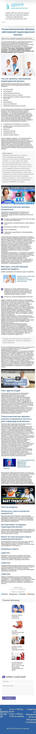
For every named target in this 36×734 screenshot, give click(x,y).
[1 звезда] (11, 589)
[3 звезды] (13, 589)
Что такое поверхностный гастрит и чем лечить (18, 632)
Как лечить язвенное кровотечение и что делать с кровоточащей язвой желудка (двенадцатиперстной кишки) (18, 666)
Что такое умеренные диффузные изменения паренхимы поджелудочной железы (19, 464)
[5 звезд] (16, 589)
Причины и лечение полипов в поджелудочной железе (18, 648)
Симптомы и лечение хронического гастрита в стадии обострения (25, 278)
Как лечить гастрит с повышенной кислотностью (17, 617)
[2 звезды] (12, 589)
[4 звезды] (15, 589)
